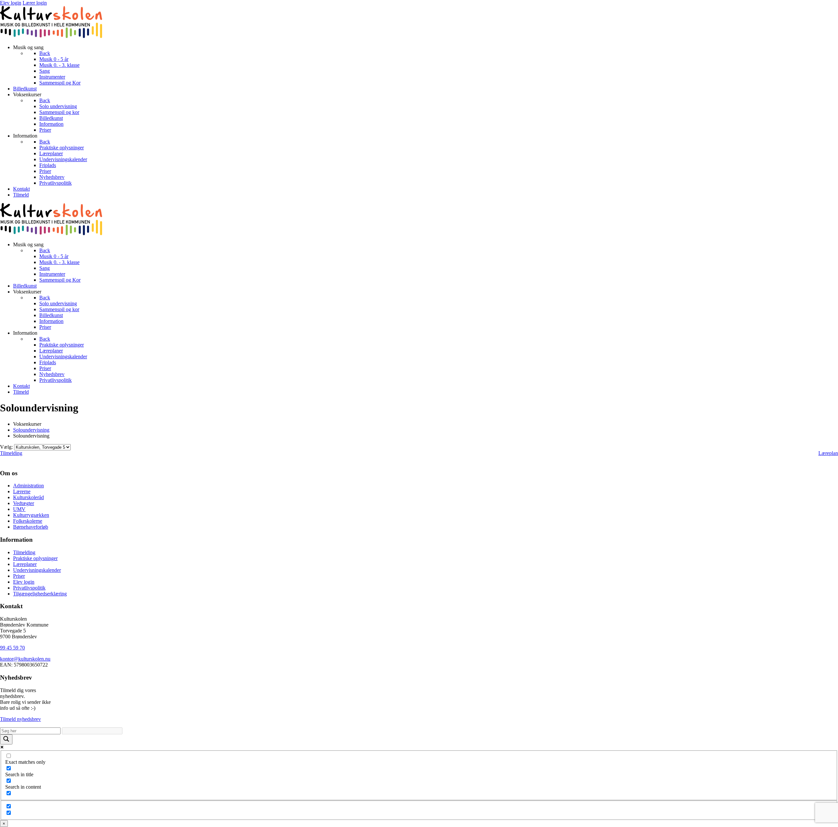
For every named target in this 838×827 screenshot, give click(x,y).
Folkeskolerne (27, 521)
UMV (19, 509)
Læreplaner (25, 564)
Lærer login (35, 3)
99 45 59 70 (12, 647)
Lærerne (21, 491)
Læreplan (828, 453)
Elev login (10, 3)
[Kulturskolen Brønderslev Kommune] (51, 36)
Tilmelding (11, 453)
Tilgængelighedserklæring (40, 593)
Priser (19, 576)
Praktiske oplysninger (35, 558)
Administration (28, 485)
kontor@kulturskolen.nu (25, 659)
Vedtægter (23, 503)
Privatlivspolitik (29, 588)
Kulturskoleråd (28, 497)
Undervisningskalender (37, 570)
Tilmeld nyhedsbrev (20, 719)
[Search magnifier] (6, 739)
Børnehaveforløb (30, 527)
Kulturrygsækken (31, 515)
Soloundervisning (31, 430)
